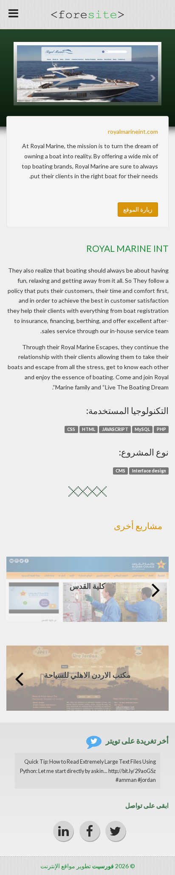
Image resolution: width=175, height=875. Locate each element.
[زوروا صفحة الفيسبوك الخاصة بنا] (89, 831)
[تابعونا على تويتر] (115, 831)
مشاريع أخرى (138, 525)
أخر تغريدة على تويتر (137, 740)
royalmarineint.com (133, 131)
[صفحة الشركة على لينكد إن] (63, 831)
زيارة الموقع (137, 209)
